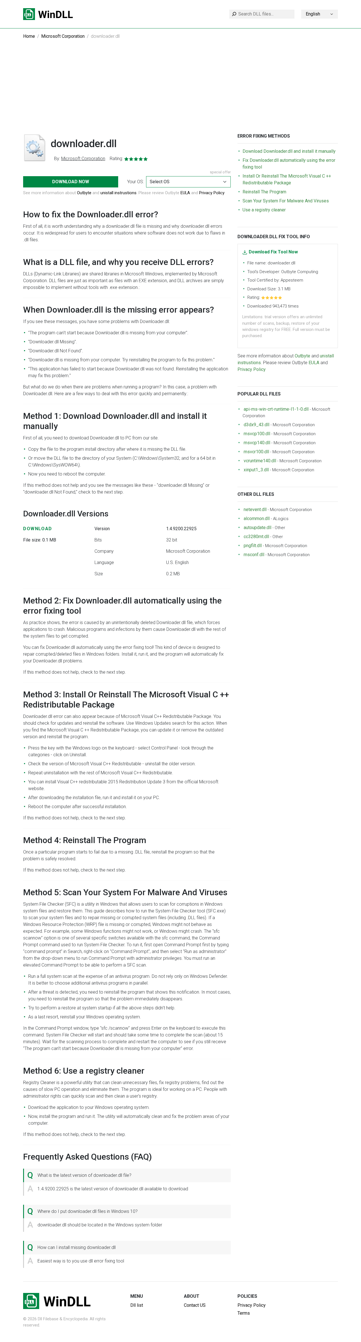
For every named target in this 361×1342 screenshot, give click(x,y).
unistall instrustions (118, 192)
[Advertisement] (180, 91)
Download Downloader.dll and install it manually (289, 151)
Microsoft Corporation (63, 36)
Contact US (195, 1305)
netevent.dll (255, 509)
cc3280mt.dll (256, 536)
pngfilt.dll (253, 545)
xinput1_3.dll (256, 469)
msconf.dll (254, 554)
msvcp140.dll (257, 442)
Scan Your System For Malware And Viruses (286, 201)
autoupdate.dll (257, 527)
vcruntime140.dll (260, 460)
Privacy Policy (211, 192)
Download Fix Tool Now (273, 252)
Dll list (136, 1305)
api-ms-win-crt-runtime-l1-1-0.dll (276, 409)
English (313, 14)
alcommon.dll (257, 518)
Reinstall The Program (264, 191)
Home (29, 36)
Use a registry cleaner (264, 210)
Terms (243, 1313)
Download (37, 528)
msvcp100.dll (257, 433)
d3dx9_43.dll (256, 424)
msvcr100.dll (256, 451)
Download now (70, 181)
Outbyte (84, 192)
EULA (185, 192)
